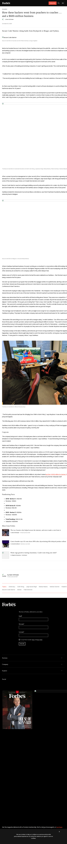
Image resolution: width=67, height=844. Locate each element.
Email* (20, 616)
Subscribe (52, 3)
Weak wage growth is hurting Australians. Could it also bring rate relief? (33, 553)
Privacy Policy (39, 639)
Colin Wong (20, 587)
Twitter (16, 683)
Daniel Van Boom (16, 544)
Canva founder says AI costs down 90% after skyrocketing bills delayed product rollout (38, 541)
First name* (21, 624)
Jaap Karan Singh (31, 587)
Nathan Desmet (54, 587)
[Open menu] (63, 3)
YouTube (20, 683)
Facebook (3, 683)
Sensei (19, 589)
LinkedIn (7, 683)
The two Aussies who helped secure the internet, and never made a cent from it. (35, 530)
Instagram (11, 683)
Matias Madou (43, 587)
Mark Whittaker (10, 19)
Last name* (21, 632)
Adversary (12, 587)
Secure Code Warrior (8, 589)
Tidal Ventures (27, 589)
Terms (33, 639)
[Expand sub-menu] (62, 658)
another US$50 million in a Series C (56, 474)
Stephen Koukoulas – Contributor (19, 555)
